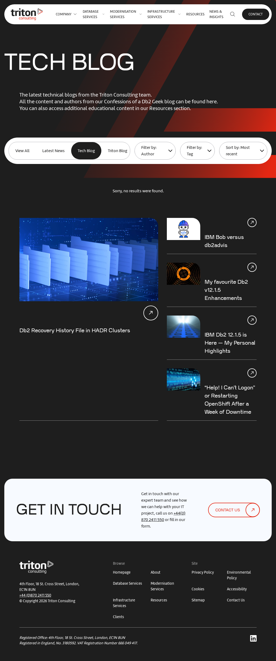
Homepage (121, 572)
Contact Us (236, 600)
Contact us (227, 510)
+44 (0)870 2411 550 (35, 595)
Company (63, 14)
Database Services (91, 14)
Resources (195, 14)
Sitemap (198, 600)
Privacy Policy (203, 572)
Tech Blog (86, 150)
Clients (118, 617)
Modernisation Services (123, 14)
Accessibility (237, 589)
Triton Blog (117, 150)
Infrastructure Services (161, 14)
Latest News (53, 150)
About (155, 572)
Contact (256, 14)
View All (22, 150)
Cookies (198, 589)
